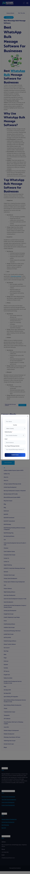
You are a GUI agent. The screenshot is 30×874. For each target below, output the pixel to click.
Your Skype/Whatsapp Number (12, 446)
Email (6, 439)
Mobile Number (8, 432)
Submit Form (15, 455)
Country (15, 425)
